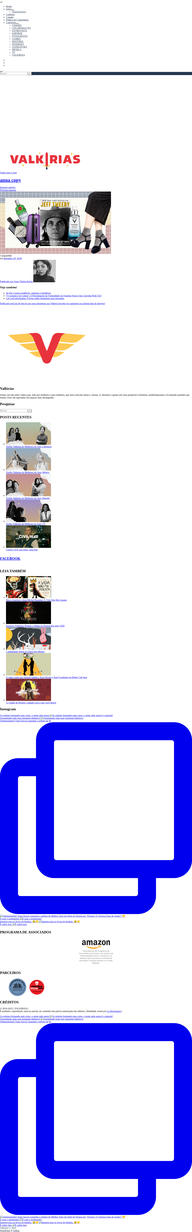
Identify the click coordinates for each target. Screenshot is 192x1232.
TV (13, 52)
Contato (10, 17)
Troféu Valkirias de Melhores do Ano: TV (26, 524)
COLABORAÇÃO (21, 28)
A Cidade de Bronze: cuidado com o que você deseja (31, 702)
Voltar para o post (8, 172)
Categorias (11, 22)
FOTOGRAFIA (20, 36)
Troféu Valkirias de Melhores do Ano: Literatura (28, 446)
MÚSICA (16, 49)
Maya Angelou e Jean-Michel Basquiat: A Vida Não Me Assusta (36, 600)
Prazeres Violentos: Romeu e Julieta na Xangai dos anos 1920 (35, 626)
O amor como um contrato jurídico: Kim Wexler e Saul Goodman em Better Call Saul (46, 677)
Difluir (16, 1230)
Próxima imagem (8, 190)
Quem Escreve (19, 11)
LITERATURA (19, 47)
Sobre (9, 9)
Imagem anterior (7, 187)
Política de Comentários (17, 20)
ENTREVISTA (19, 30)
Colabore (10, 14)
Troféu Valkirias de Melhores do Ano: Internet (28, 498)
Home (9, 6)
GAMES (16, 38)
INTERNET (18, 44)
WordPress (5, 1230)
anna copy (10, 180)
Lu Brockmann (114, 1011)
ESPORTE (17, 33)
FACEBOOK (10, 558)
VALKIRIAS (18, 55)
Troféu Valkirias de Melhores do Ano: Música (27, 472)
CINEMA (17, 25)
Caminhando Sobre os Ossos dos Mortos (25, 651)
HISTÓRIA (17, 41)
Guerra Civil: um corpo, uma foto (22, 549)
